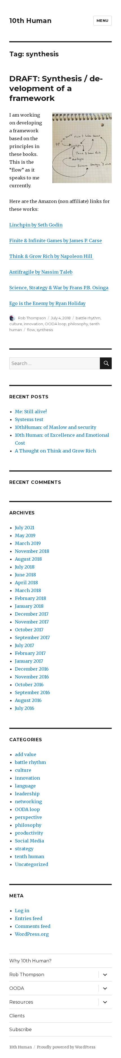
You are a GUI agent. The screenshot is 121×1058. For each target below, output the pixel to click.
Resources (21, 1002)
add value (25, 754)
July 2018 (25, 567)
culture (15, 324)
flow (31, 329)
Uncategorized (31, 864)
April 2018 (26, 582)
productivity (29, 833)
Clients (16, 1015)
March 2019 (28, 543)
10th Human (30, 21)
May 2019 (25, 535)
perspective (28, 817)
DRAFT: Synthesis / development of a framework (56, 88)
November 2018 (32, 551)
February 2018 (30, 598)
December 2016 (32, 669)
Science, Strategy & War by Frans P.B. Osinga (58, 287)
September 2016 (32, 692)
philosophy (78, 324)
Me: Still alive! (31, 411)
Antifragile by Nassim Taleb (40, 272)
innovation (33, 324)
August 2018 (28, 559)
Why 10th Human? (30, 961)
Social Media (29, 841)
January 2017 (29, 661)
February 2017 (30, 653)
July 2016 (24, 708)
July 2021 (24, 527)
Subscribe (20, 1029)
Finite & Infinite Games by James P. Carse (55, 240)
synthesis (45, 329)
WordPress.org (32, 934)
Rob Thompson (32, 318)
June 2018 (25, 574)
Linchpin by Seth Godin (35, 225)
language (25, 786)
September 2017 (32, 637)
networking (28, 801)
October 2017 (29, 629)
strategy (24, 848)
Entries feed (28, 918)
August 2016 (28, 700)
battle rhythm (88, 318)
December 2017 (31, 614)
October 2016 (29, 684)
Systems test (29, 419)
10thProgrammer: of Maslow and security (55, 427)
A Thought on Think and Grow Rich (55, 451)
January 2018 (29, 606)
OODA (16, 988)
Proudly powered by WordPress (66, 1047)
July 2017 (24, 645)
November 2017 (32, 622)
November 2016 (32, 677)
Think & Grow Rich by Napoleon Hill (51, 256)
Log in (22, 910)
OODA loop (55, 324)
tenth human (29, 856)
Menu (103, 20)
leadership (27, 793)
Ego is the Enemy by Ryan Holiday (47, 303)
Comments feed (32, 926)
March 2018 (28, 590)
